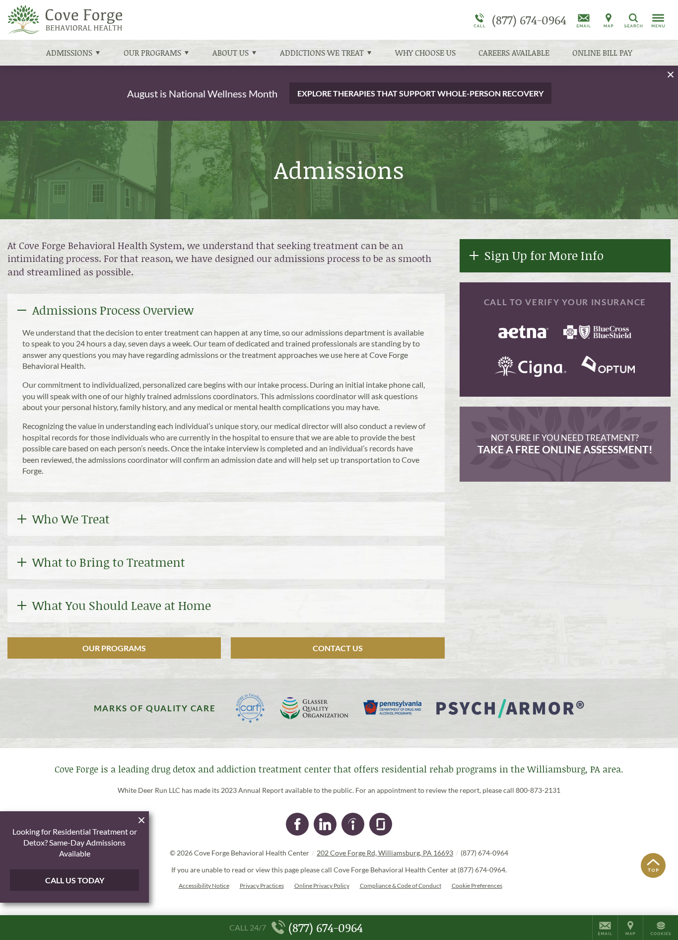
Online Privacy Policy (321, 885)
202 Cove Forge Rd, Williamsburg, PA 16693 (385, 853)
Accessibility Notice (204, 885)
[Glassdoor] (381, 824)
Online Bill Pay (602, 52)
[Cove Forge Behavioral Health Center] (156, 20)
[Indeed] (353, 824)
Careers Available (513, 52)
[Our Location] (608, 20)
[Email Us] (583, 20)
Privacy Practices (262, 885)
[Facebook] (297, 824)
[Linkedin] (325, 824)
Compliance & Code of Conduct (400, 885)
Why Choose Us (425, 52)
